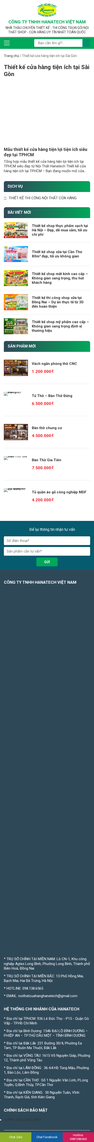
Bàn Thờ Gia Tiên (46, 460)
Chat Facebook (47, 1137)
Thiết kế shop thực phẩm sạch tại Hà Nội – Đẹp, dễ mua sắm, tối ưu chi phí (60, 230)
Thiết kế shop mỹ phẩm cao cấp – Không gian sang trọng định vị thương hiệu (60, 326)
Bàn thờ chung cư (47, 428)
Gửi (47, 562)
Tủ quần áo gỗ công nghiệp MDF (59, 492)
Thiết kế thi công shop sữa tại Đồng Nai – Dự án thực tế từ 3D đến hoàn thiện (58, 302)
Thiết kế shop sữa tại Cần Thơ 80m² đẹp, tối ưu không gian (57, 254)
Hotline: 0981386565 (78, 1137)
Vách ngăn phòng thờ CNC (54, 364)
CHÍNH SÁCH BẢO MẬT (22, 1120)
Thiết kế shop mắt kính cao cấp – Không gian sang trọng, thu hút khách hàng (60, 278)
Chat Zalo (15, 1137)
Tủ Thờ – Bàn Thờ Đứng (52, 396)
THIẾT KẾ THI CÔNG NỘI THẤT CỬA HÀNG (43, 198)
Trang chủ (11, 56)
